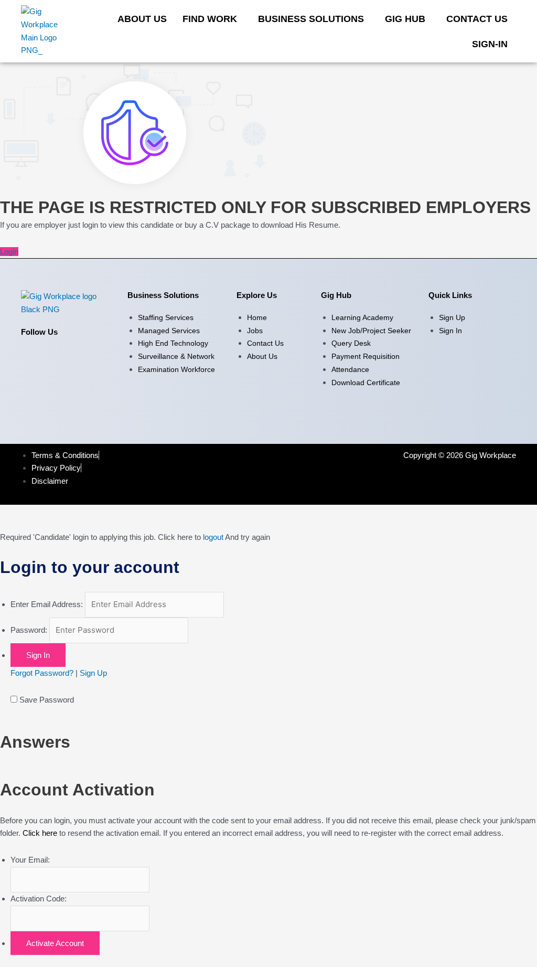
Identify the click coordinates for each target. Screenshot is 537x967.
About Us (142, 19)
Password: (28, 629)
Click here (40, 832)
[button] (212, 18)
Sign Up (93, 672)
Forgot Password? (41, 672)
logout (213, 537)
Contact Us (477, 19)
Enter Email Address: (46, 604)
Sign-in (490, 44)
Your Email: (30, 859)
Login (9, 251)
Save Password (46, 699)
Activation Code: (38, 898)
